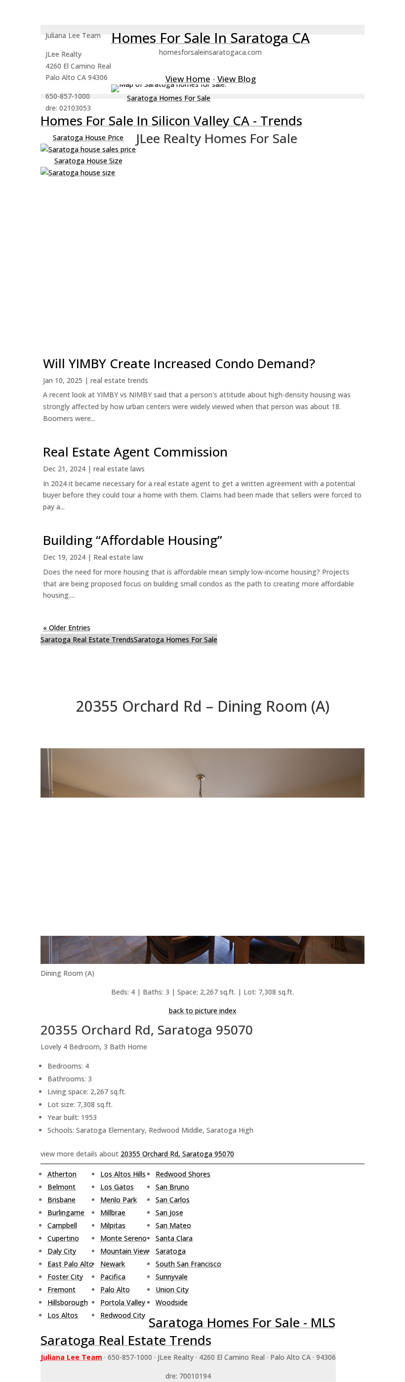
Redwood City (122, 1315)
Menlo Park (118, 1199)
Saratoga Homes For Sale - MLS (242, 1322)
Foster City (65, 1276)
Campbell (62, 1225)
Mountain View (124, 1251)
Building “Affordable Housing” (132, 540)
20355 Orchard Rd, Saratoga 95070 (177, 1153)
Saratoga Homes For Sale (168, 98)
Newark (112, 1263)
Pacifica (112, 1276)
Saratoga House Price (88, 137)
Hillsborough (67, 1302)
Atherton (62, 1174)
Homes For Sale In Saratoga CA (210, 37)
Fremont (61, 1289)
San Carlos (173, 1199)
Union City (172, 1289)
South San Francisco (188, 1263)
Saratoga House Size (88, 160)
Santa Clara (174, 1238)
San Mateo (173, 1225)
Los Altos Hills (123, 1174)
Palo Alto (115, 1289)
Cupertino (63, 1238)
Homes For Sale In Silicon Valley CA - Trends (171, 120)
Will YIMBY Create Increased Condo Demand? (179, 363)
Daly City (61, 1251)
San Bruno (172, 1186)
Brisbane (61, 1199)
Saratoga (171, 1251)
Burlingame (65, 1212)
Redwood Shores (183, 1174)
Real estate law (118, 557)
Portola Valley (122, 1302)
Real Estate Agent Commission (135, 452)
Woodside (172, 1302)
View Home (187, 78)
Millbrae (112, 1212)
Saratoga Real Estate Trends (87, 639)
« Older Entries (66, 627)
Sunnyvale (172, 1276)
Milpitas (112, 1225)
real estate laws (119, 468)
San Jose (169, 1212)
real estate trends (119, 380)
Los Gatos (117, 1186)
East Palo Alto (70, 1263)
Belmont (61, 1186)
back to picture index (203, 1010)
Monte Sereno (123, 1238)
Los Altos (62, 1315)
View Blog (236, 78)
